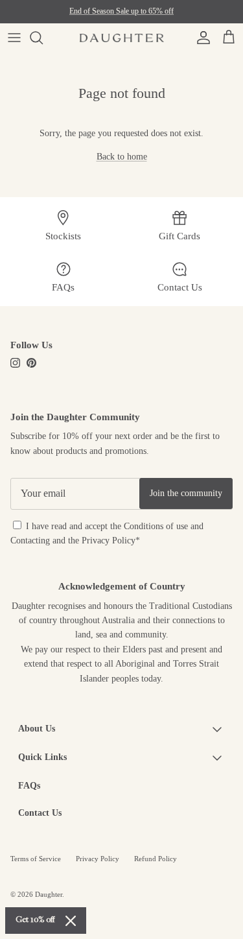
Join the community (186, 493)
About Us (36, 728)
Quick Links (42, 757)
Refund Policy (155, 858)
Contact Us (40, 813)
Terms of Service (35, 858)
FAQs (29, 785)
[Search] (43, 37)
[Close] (70, 921)
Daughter (48, 894)
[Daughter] (122, 37)
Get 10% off (35, 920)
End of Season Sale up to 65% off (121, 11)
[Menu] (14, 37)
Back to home (122, 156)
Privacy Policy (108, 540)
